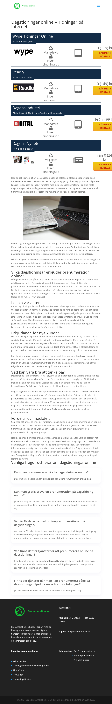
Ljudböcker (18, 670)
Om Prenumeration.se (84, 651)
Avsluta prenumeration (85, 655)
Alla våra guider (81, 660)
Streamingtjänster (22, 679)
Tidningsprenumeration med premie (31, 665)
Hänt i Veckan (20, 661)
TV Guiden (18, 674)
